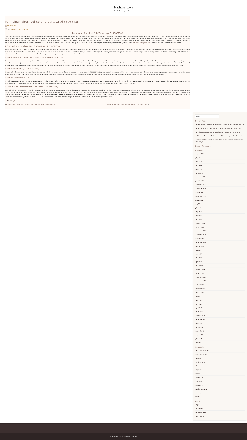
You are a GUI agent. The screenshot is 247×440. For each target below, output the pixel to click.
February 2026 (200, 177)
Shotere (9, 101)
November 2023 (200, 281)
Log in (197, 405)
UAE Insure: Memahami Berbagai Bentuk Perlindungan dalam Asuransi (218, 136)
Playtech (198, 370)
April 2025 (198, 215)
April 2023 (198, 308)
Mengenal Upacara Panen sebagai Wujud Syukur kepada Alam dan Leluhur (219, 124)
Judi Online (199, 358)
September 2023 (200, 289)
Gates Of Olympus (201, 354)
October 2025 (199, 192)
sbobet (20, 29)
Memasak (198, 366)
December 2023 (200, 277)
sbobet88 (25, 29)
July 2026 (198, 158)
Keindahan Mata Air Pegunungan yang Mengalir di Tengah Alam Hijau (218, 128)
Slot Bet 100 (199, 377)
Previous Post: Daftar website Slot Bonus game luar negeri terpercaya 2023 (31, 104)
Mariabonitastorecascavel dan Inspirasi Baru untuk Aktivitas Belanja (217, 132)
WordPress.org (200, 416)
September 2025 (200, 196)
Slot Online (199, 385)
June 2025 (198, 208)
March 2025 (199, 219)
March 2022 (199, 327)
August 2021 (199, 335)
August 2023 (199, 292)
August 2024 (199, 246)
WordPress (134, 436)
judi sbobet (14, 29)
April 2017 (198, 342)
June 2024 (198, 254)
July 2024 (198, 250)
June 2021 (198, 339)
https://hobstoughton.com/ (142, 43)
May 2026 (198, 165)
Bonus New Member (202, 350)
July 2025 (198, 204)
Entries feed (199, 408)
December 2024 (200, 231)
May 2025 (198, 211)
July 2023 (198, 296)
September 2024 (200, 242)
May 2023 (198, 304)
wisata (197, 397)
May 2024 (198, 258)
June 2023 (198, 300)
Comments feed (200, 412)
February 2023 (200, 315)
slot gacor (198, 381)
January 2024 (199, 273)
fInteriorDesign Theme (116, 436)
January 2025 (199, 227)
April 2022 (198, 323)
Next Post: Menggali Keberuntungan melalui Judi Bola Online (127, 104)
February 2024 (200, 269)
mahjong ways (200, 362)
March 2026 (199, 173)
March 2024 (199, 265)
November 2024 (200, 235)
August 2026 (199, 154)
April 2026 (198, 169)
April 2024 (198, 262)
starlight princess (201, 389)
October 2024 (199, 238)
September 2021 (200, 331)
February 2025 (200, 223)
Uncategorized (11, 25)
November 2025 (200, 188)
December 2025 (200, 185)
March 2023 (199, 312)
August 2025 (199, 200)
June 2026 (198, 161)
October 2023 (199, 285)
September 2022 (200, 319)
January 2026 (199, 181)
